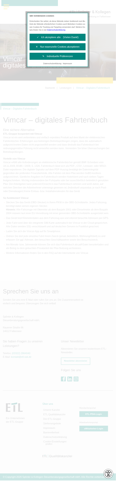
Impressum (67, 64)
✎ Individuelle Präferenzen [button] (57, 56)
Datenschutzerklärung (56, 30)
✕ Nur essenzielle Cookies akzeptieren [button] (57, 46)
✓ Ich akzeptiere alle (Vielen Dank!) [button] (57, 37)
